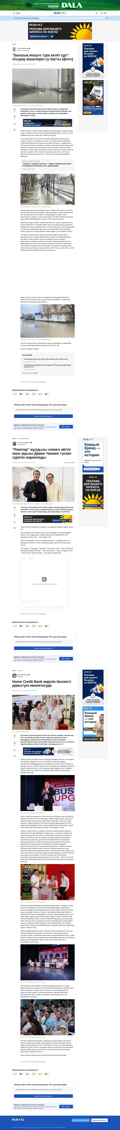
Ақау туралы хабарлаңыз (81, 1120)
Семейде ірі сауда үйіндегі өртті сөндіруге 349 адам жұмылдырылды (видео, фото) (47, 366)
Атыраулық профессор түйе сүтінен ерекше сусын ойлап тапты (46, 359)
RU (97, 13)
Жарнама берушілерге (99, 1120)
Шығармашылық (23, 438)
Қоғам (14, 44)
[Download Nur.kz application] (60, 5)
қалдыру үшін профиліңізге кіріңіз (52, 409)
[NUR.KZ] (60, 13)
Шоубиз (14, 438)
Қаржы (14, 670)
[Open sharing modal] (14, 123)
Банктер (20, 670)
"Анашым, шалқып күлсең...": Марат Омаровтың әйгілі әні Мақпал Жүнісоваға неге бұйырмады (46, 165)
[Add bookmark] (14, 129)
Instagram (67, 426)
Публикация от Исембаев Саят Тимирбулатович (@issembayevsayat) (44, 607)
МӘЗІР (18, 13)
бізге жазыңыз (41, 381)
